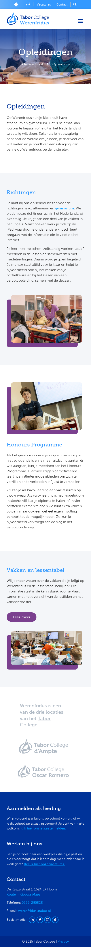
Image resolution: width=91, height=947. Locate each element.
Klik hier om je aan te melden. (43, 828)
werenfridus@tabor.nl (34, 911)
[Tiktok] (55, 920)
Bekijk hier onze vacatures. (44, 864)
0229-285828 (32, 903)
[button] (80, 21)
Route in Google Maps (23, 894)
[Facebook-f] (39, 920)
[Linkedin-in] (32, 920)
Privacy (63, 941)
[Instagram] (47, 920)
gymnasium (64, 208)
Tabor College (35, 721)
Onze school (32, 64)
